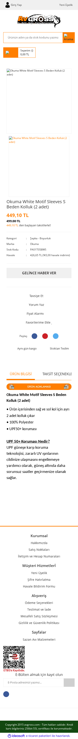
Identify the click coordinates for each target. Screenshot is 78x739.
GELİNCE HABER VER (39, 273)
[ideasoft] (16, 736)
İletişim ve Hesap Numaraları (39, 556)
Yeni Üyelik (66, 5)
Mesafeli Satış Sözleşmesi (39, 616)
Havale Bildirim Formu (39, 586)
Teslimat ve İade (39, 609)
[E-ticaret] (38, 736)
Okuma (34, 244)
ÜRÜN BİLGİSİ (21, 374)
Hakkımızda (39, 543)
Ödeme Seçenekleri (39, 603)
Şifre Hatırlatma (39, 580)
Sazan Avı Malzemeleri (39, 639)
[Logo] (39, 21)
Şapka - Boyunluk (40, 238)
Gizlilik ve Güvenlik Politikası (39, 623)
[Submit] (69, 682)
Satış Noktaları (39, 549)
